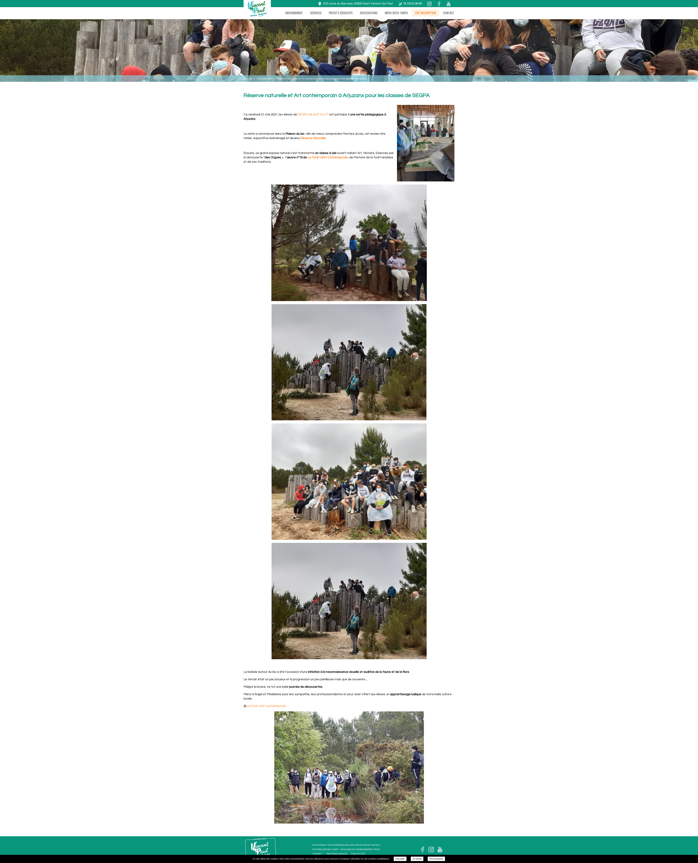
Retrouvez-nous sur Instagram (431, 849)
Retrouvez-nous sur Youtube (439, 849)
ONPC (335, 849)
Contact (448, 13)
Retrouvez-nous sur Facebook (422, 849)
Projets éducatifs (341, 13)
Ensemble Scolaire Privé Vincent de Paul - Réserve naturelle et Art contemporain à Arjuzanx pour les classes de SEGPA (257, 11)
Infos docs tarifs (396, 13)
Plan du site (358, 854)
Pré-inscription (425, 13)
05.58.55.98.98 (412, 3)
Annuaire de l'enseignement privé (360, 849)
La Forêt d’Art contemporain (266, 706)
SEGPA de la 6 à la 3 (313, 114)
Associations (369, 13)
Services (316, 13)
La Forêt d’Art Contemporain (328, 157)
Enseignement (294, 13)
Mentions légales (336, 854)
